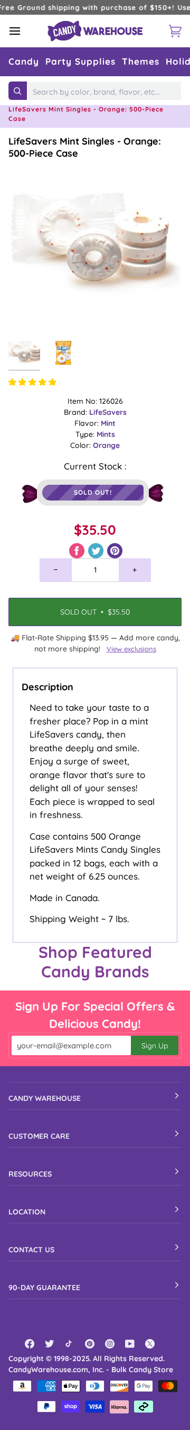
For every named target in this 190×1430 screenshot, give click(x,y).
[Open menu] (24, 31)
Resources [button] (30, 1174)
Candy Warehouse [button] (44, 1098)
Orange (106, 445)
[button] (23, 61)
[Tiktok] (69, 1344)
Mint (108, 423)
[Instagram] (110, 1344)
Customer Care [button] (39, 1136)
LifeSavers (108, 412)
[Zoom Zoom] (95, 245)
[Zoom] (28, 312)
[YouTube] (130, 1344)
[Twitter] (49, 1344)
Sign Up (154, 1045)
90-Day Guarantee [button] (44, 1287)
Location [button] (26, 1212)
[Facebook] (29, 1344)
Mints (106, 434)
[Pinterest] (89, 1344)
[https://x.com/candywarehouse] (150, 1344)
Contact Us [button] (31, 1249)
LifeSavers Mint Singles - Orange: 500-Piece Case (84, 147)
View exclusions (131, 649)
